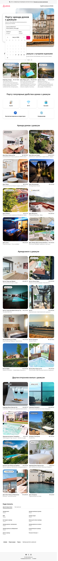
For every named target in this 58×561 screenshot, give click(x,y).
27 (15, 54)
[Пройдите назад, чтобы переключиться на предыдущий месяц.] (7, 37)
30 (24, 54)
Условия (34, 558)
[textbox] (11, 33)
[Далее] (31, 60)
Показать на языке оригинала (41, 1)
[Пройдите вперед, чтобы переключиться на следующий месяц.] (23, 37)
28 (18, 54)
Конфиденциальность (26, 558)
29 (21, 54)
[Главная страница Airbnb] (6, 6)
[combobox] (17, 28)
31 (7, 57)
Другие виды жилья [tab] (7, 507)
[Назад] (25, 60)
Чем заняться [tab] (17, 507)
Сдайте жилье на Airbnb (46, 6)
